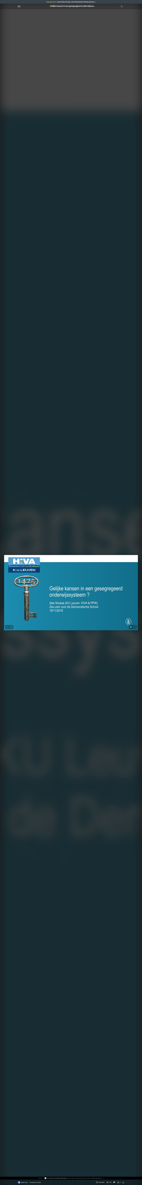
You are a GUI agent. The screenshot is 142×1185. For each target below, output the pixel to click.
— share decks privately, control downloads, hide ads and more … (71, 1)
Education (101, 1182)
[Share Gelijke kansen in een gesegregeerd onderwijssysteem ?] (114, 1182)
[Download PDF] (123, 1182)
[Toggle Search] (122, 6)
